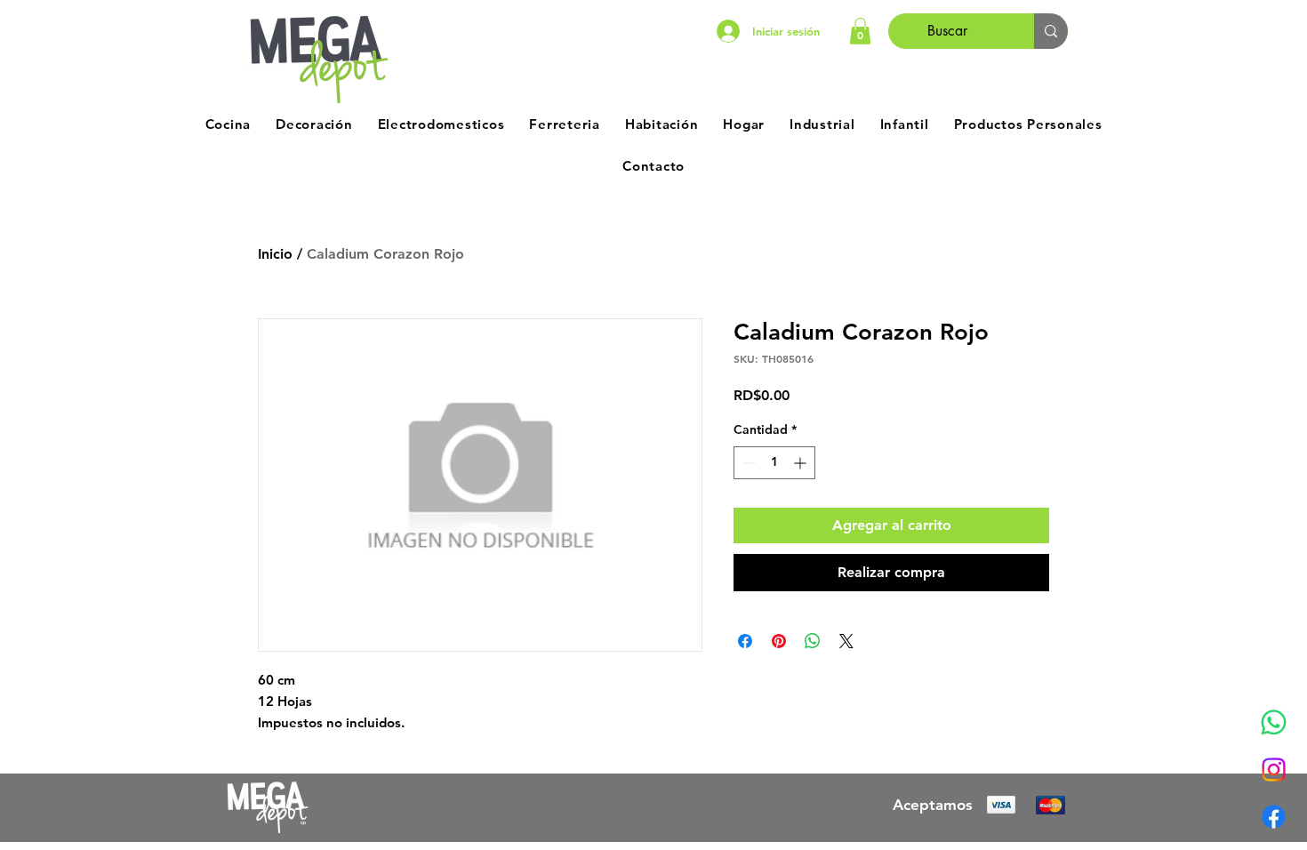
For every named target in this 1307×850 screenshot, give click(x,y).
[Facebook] (1273, 816)
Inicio (275, 253)
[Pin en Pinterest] (779, 641)
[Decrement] (747, 462)
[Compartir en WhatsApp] (812, 641)
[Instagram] (1273, 769)
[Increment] (801, 462)
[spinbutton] (774, 462)
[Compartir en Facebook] (745, 641)
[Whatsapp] (1273, 722)
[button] (860, 31)
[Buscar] (1051, 31)
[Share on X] (846, 641)
